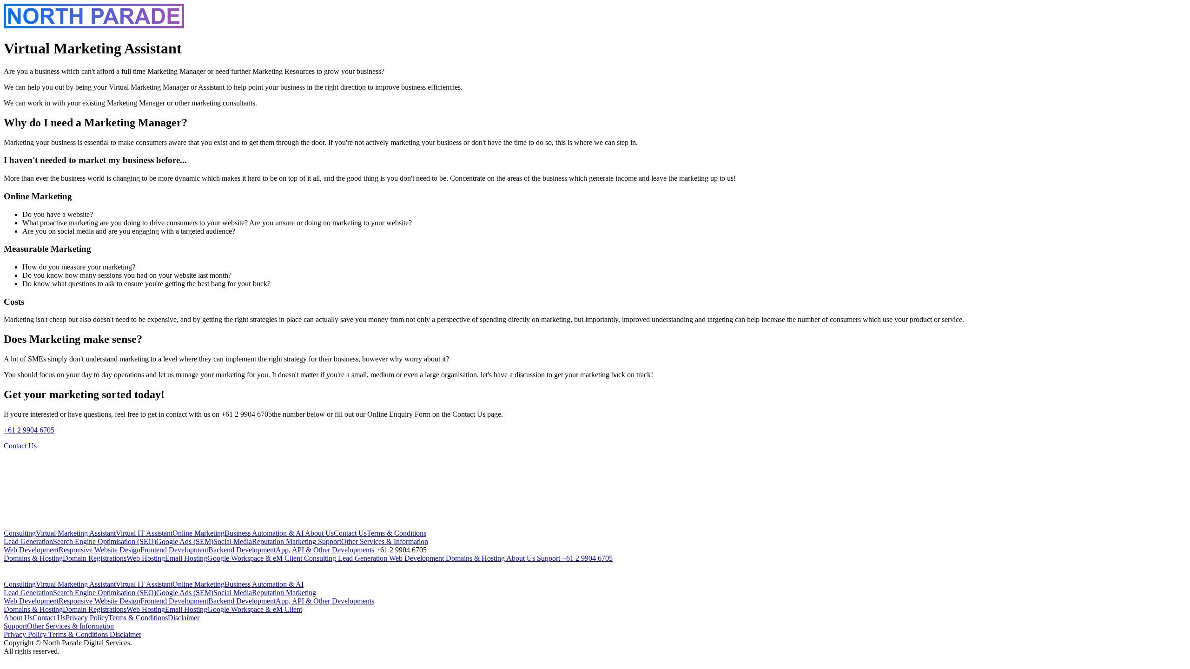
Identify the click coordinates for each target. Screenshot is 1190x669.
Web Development (31, 550)
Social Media (232, 541)
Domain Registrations (94, 558)
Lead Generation (28, 541)
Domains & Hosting (33, 558)
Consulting (20, 533)
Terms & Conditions (396, 533)
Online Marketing (198, 533)
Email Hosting (186, 558)
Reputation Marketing (284, 541)
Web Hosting (145, 558)
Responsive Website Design (99, 550)
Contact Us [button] (20, 446)
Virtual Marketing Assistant (76, 533)
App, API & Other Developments (325, 550)
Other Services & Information (384, 541)
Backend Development (242, 550)
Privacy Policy (87, 618)
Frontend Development (174, 550)
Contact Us (350, 533)
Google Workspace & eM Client (254, 558)
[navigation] (595, 546)
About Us (319, 533)
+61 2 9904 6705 (29, 430)
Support (328, 541)
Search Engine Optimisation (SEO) (104, 541)
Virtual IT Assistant (144, 533)
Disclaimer (183, 618)
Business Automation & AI (264, 533)
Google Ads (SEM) (184, 541)
